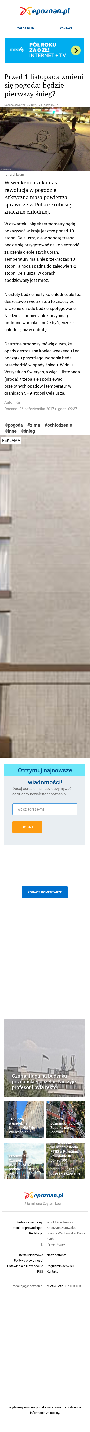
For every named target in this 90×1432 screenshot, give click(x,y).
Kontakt (66, 28)
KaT (19, 402)
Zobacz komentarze (45, 892)
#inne (11, 431)
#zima (34, 425)
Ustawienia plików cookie (25, 1266)
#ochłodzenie (58, 425)
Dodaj (27, 827)
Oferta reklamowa (30, 1255)
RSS (40, 1271)
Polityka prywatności (28, 1260)
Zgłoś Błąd (26, 28)
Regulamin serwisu (60, 1266)
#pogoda (14, 425)
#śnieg (28, 431)
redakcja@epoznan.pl (28, 1286)
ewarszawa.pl (54, 1407)
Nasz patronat (56, 1255)
